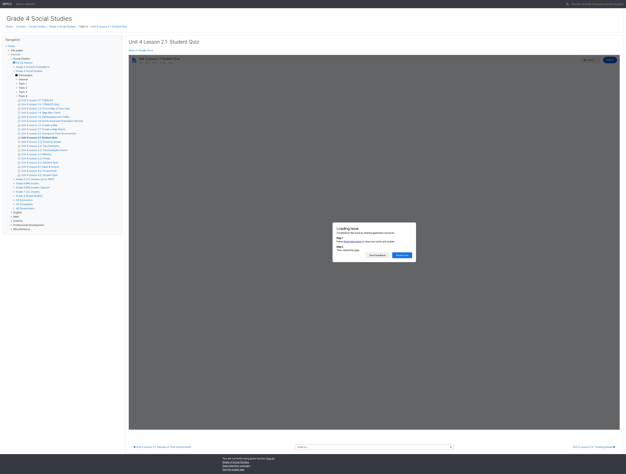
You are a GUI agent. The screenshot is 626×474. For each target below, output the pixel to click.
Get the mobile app (233, 469)
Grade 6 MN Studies (27, 183)
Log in (619, 4)
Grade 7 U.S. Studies (28, 191)
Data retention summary (236, 465)
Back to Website (25, 4)
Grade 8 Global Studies (29, 195)
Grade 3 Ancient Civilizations (32, 67)
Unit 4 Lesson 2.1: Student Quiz (109, 26)
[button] (567, 3)
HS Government (25, 208)
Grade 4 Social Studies (62, 26)
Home (9, 26)
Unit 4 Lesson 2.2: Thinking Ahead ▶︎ (594, 447)
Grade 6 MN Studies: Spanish (33, 187)
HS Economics (24, 200)
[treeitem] (62, 46)
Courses (21, 26)
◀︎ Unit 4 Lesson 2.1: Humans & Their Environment (162, 447)
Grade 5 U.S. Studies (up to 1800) (35, 179)
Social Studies (37, 26)
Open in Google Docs (141, 50)
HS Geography (24, 204)
